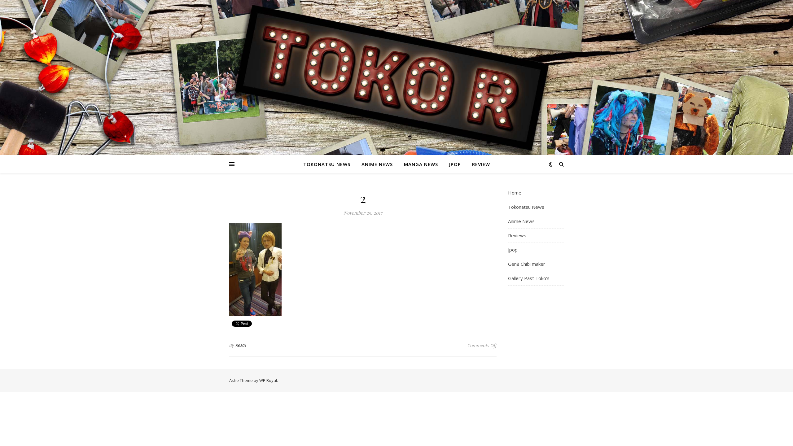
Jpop (455, 164)
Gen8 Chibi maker (526, 264)
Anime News (377, 164)
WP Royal (268, 380)
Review (481, 164)
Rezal (241, 345)
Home (514, 193)
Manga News (421, 164)
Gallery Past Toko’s (529, 278)
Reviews (517, 235)
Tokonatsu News (326, 164)
